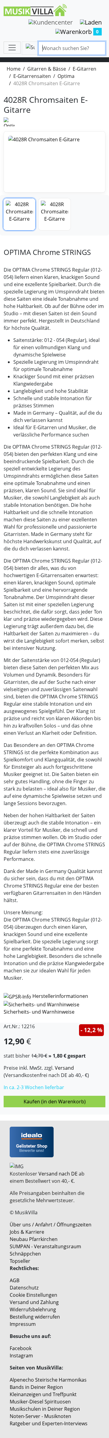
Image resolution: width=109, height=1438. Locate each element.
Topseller (20, 1261)
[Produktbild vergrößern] (54, 161)
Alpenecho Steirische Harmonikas (48, 1379)
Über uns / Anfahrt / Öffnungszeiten (50, 1224)
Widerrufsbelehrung (33, 1309)
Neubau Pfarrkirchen (34, 1239)
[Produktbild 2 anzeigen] (54, 214)
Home (14, 68)
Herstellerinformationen (60, 996)
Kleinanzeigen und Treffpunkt (43, 1394)
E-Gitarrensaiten (32, 76)
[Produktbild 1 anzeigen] (19, 214)
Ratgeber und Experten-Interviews (49, 1423)
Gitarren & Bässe (46, 68)
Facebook (20, 1348)
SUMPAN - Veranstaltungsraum (45, 1246)
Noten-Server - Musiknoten (40, 1416)
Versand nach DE (58, 1173)
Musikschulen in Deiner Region (45, 1409)
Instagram (21, 1355)
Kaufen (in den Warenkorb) (55, 1101)
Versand (64, 1068)
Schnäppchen (25, 1253)
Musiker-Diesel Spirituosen (40, 1401)
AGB (14, 1280)
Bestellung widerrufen (35, 1316)
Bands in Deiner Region (36, 1387)
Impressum (23, 1324)
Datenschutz (24, 1287)
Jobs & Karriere (27, 1232)
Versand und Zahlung (34, 1302)
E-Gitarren (84, 68)
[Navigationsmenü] (12, 48)
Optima (66, 76)
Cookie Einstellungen (33, 1295)
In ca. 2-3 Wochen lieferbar (34, 1087)
